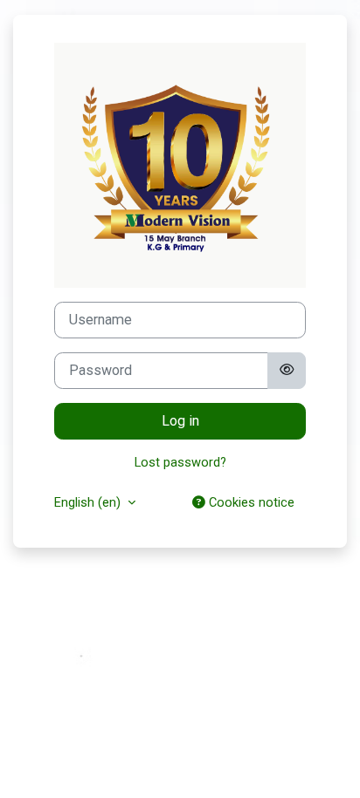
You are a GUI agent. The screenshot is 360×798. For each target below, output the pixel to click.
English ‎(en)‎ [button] (89, 502)
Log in (180, 421)
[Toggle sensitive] (286, 370)
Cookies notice (249, 502)
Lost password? (180, 462)
